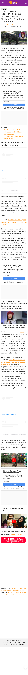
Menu (3, 2)
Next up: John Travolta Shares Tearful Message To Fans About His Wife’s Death (13, 540)
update (22, 332)
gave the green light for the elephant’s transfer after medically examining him (13, 362)
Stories (4, 9)
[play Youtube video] (14, 460)
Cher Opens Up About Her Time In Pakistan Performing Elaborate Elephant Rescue (14, 132)
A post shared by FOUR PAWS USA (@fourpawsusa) (14, 190)
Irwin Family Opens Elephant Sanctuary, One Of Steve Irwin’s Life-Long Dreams (14, 222)
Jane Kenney (8, 25)
